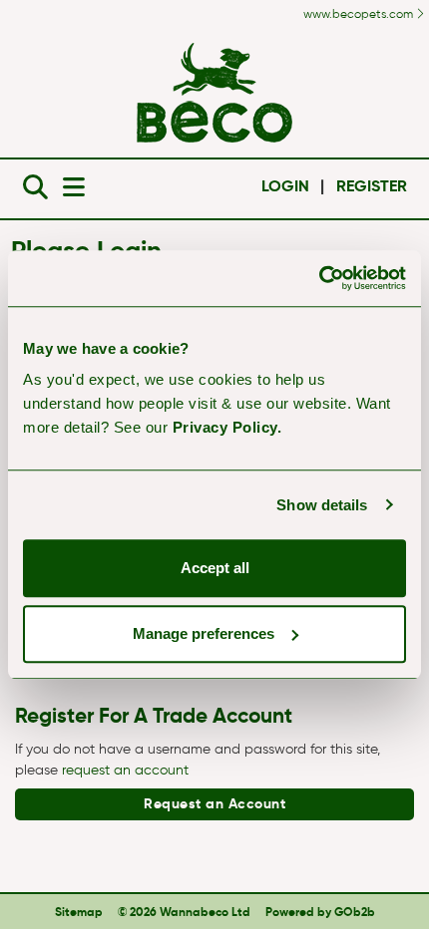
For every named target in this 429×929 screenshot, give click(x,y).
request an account (125, 770)
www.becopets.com (359, 13)
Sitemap (79, 911)
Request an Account (214, 803)
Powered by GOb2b (320, 911)
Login (285, 185)
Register (371, 185)
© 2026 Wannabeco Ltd (184, 911)
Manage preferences (203, 633)
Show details (321, 504)
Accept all (215, 567)
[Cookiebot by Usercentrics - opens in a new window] (318, 278)
